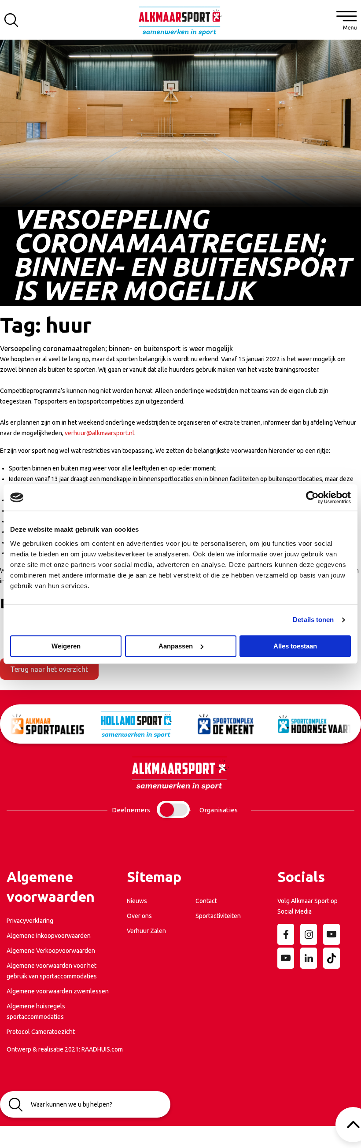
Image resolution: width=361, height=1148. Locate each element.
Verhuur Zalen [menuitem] (146, 930)
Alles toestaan (295, 646)
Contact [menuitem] (206, 900)
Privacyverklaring (30, 920)
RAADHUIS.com (102, 1049)
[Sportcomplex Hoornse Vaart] (305, 724)
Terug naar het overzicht (49, 669)
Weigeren (66, 646)
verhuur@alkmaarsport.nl (99, 433)
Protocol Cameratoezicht (41, 1031)
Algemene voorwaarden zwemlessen (58, 991)
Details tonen (313, 619)
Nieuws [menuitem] (137, 900)
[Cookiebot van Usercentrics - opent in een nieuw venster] (312, 497)
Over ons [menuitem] (139, 915)
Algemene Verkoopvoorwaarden (51, 950)
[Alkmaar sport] (180, 24)
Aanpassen (175, 646)
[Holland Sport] (127, 724)
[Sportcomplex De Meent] (216, 724)
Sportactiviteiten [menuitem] (218, 915)
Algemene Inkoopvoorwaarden (49, 935)
